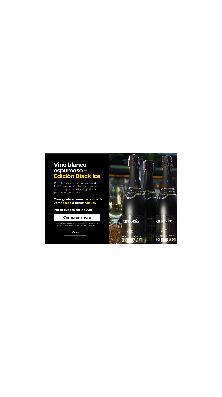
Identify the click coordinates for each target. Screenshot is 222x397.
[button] (75, 232)
